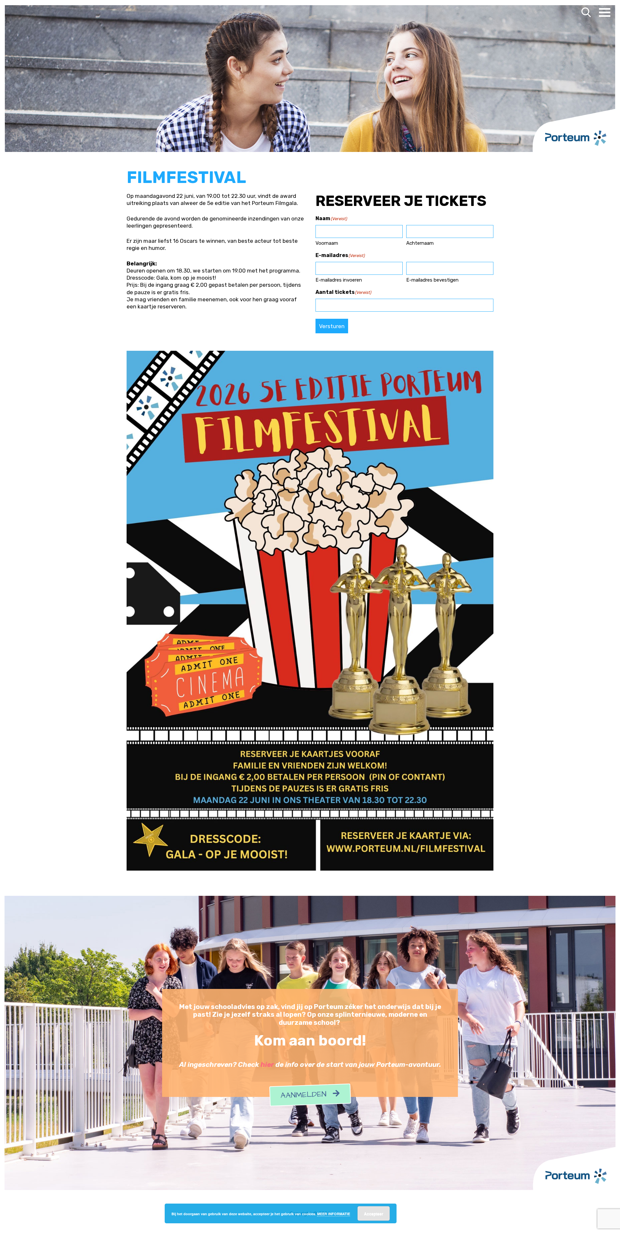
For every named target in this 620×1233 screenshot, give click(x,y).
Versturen (332, 326)
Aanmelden (306, 1095)
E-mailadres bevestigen (432, 280)
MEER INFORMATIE (333, 1213)
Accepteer (373, 1214)
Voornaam (326, 243)
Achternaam (420, 243)
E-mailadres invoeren (338, 280)
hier (267, 1064)
